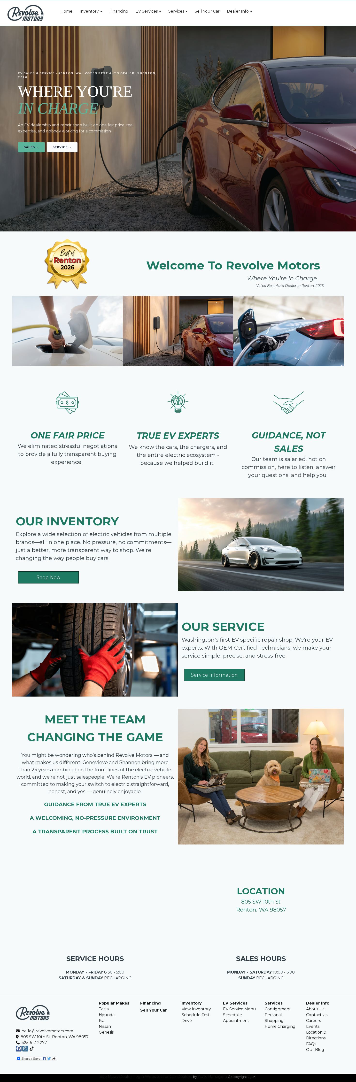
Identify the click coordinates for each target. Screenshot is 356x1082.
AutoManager (211, 1076)
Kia (101, 1020)
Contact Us (316, 1015)
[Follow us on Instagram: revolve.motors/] (25, 1048)
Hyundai (107, 1015)
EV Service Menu (239, 1009)
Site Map (108, 1076)
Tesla (104, 1009)
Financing (150, 1003)
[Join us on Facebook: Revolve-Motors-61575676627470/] (19, 1048)
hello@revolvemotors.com (47, 1031)
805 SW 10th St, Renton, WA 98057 (54, 1037)
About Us (315, 1009)
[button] (91, 11)
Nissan (105, 1026)
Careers (313, 1020)
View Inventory (196, 1009)
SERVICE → (62, 147)
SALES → (31, 147)
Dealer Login (131, 1076)
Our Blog (315, 1049)
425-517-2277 (34, 1042)
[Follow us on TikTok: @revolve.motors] (32, 1048)
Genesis (106, 1032)
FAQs (311, 1044)
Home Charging (280, 1026)
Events (312, 1026)
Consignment (278, 1009)
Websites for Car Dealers (168, 1076)
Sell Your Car (153, 1010)
